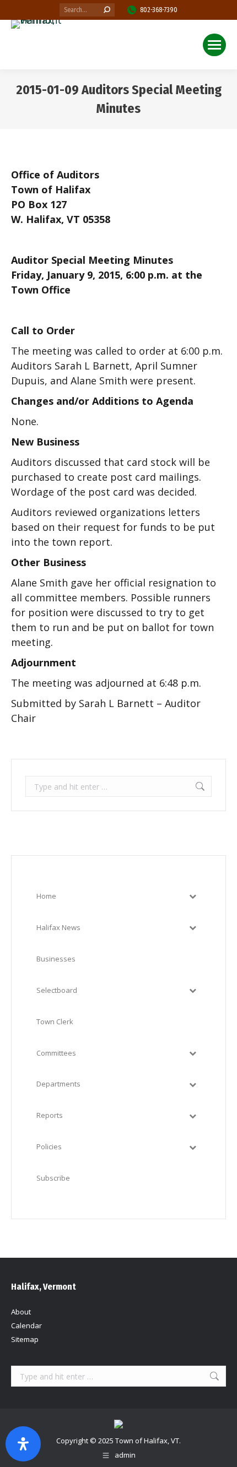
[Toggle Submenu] (192, 896)
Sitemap (25, 1339)
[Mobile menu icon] (214, 45)
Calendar (26, 1325)
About (21, 1312)
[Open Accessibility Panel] (23, 1443)
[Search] (107, 10)
